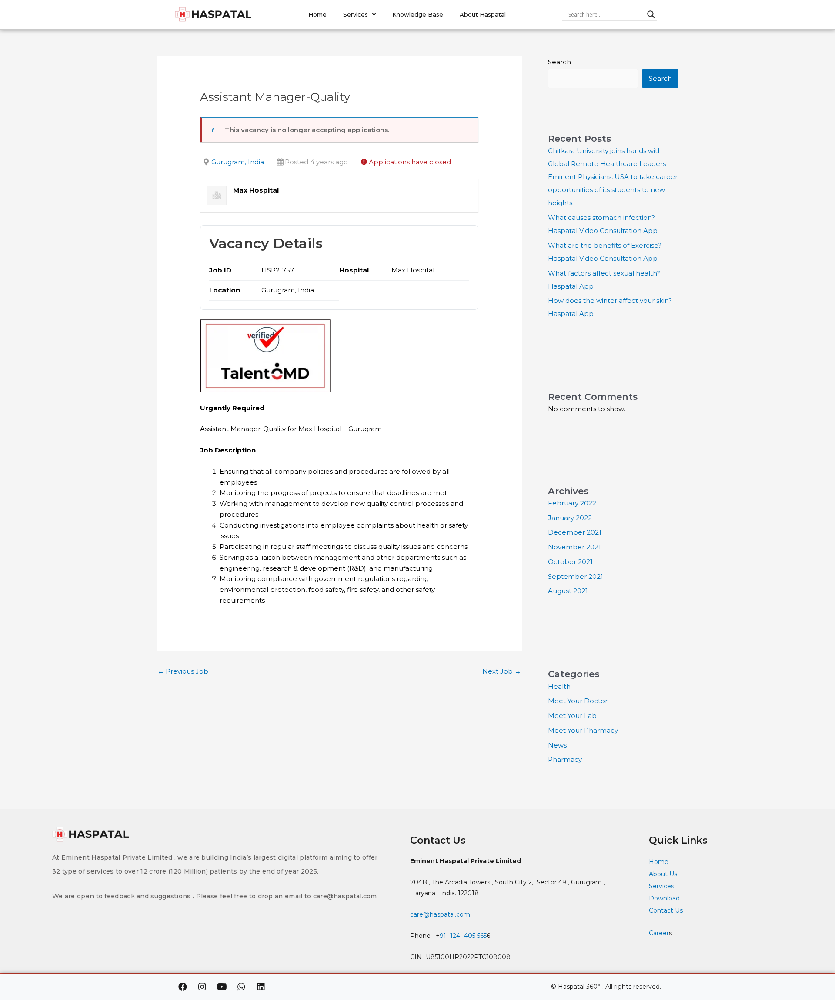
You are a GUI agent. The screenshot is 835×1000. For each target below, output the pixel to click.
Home (317, 14)
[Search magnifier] (651, 14)
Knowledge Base (417, 14)
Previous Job (182, 671)
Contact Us (667, 910)
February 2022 (572, 503)
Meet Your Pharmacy (583, 730)
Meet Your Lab (572, 715)
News (557, 745)
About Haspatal (483, 14)
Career (659, 933)
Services (355, 14)
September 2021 (575, 576)
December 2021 (574, 532)
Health (559, 686)
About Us (663, 874)
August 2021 (568, 591)
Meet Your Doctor (578, 701)
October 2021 (570, 562)
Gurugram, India (237, 162)
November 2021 (574, 547)
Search (559, 62)
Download (664, 898)
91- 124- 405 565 (463, 936)
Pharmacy (565, 759)
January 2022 (570, 518)
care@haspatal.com (440, 914)
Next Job (501, 671)
